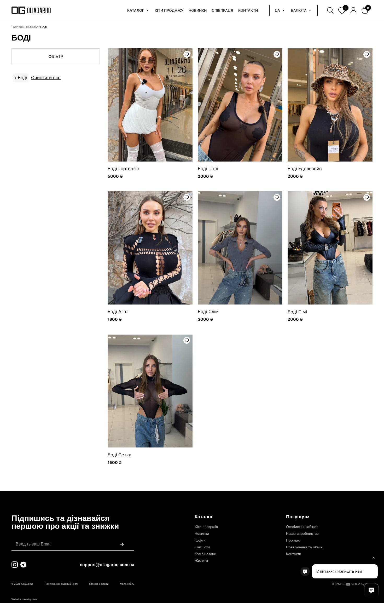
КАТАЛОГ (135, 10)
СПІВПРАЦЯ (222, 10)
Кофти (200, 540)
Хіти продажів (206, 527)
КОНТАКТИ (248, 10)
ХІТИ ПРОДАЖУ (169, 10)
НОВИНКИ (198, 10)
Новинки (202, 533)
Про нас (293, 540)
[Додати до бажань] (186, 54)
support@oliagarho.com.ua (107, 564)
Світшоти (202, 547)
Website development (24, 599)
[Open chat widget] (371, 590)
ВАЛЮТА (298, 10)
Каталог (32, 27)
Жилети (201, 561)
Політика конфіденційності (61, 583)
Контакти (293, 554)
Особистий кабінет (302, 527)
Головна (17, 27)
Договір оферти (99, 583)
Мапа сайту (127, 583)
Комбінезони (205, 554)
